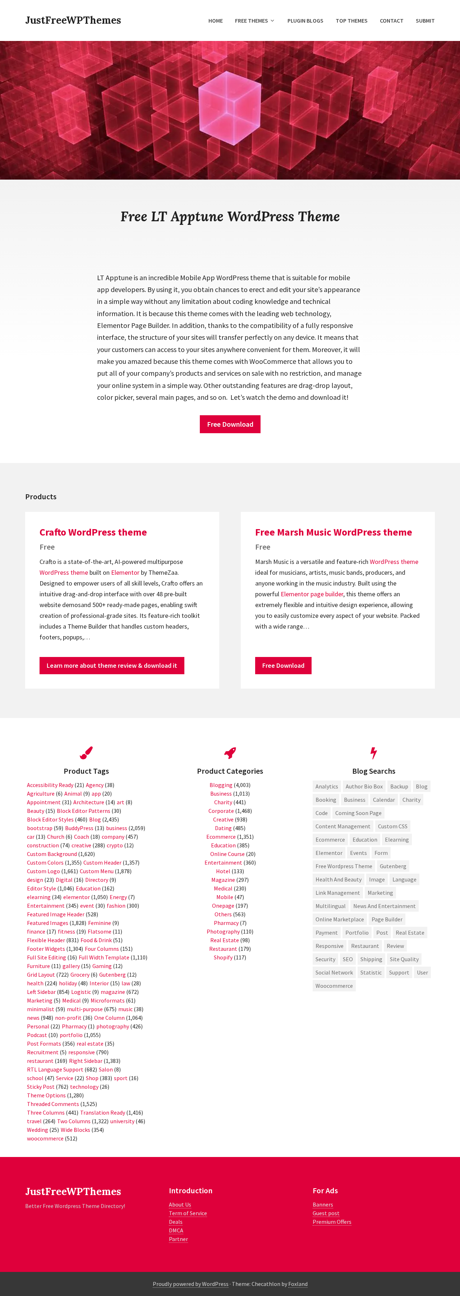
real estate (90, 1043)
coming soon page (358, 812)
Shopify (223, 957)
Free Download (230, 424)
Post (382, 932)
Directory (96, 879)
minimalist (40, 1009)
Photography (223, 931)
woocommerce (45, 1138)
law (125, 983)
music (125, 1009)
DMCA (176, 1230)
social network (334, 972)
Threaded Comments (53, 1103)
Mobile (224, 897)
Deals (176, 1221)
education (365, 839)
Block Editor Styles (50, 819)
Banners (323, 1204)
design (35, 879)
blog (422, 786)
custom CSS (393, 826)
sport (121, 1078)
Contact (392, 20)
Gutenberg (112, 974)
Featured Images (47, 922)
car (30, 836)
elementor (76, 897)
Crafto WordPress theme (93, 532)
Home (215, 20)
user (422, 972)
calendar (384, 799)
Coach (81, 836)
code (322, 812)
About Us (180, 1204)
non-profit (68, 1017)
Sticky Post (41, 1086)
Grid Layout (41, 974)
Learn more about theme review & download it (112, 665)
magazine (113, 991)
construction (43, 845)
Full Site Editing (46, 957)
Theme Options (46, 1095)
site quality (404, 959)
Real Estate (224, 940)
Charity (223, 802)
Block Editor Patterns (83, 810)
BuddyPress (79, 828)
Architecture (88, 802)
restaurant (40, 1060)
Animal (73, 793)
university (122, 1121)
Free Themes (251, 20)
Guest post (326, 1213)
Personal (38, 1026)
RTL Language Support (55, 1069)
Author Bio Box (364, 786)
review (395, 945)
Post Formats (44, 1043)
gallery (71, 965)
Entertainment (46, 905)
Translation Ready (102, 1112)
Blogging (221, 784)
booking (326, 799)
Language (404, 879)
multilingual (331, 905)
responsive (81, 1052)
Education (88, 888)
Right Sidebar (85, 1060)
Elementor (125, 572)
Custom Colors (45, 862)
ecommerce (330, 839)
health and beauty (339, 879)
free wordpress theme (344, 866)
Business (221, 793)
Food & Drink (96, 940)
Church (55, 836)
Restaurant (223, 948)
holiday (68, 983)
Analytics (327, 786)
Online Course (227, 853)
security (325, 959)
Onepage (223, 905)
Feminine (99, 922)
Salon (106, 1069)
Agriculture (41, 793)
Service (64, 1078)
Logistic (81, 991)
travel (34, 1121)
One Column (109, 1017)
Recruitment (43, 1052)
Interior (99, 983)
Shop (92, 1078)
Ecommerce (221, 836)
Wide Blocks (75, 1129)
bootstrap (39, 828)
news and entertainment (384, 905)
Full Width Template (104, 957)
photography (112, 1026)
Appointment (44, 802)
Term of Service (188, 1213)
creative (81, 845)
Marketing (39, 1000)
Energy (118, 897)
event (87, 905)
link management (338, 892)
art (120, 802)
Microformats (108, 1000)
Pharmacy (74, 1026)
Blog (95, 819)
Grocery (79, 974)
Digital (64, 879)
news (33, 1017)
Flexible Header (46, 940)
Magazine (223, 879)
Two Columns (74, 1121)
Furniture (38, 965)
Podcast (37, 1034)
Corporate (221, 810)
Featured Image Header (55, 914)
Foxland (298, 1283)
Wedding (37, 1129)
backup (399, 786)
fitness (66, 931)
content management (343, 826)
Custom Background (52, 853)
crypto (115, 845)
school (35, 1078)
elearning (39, 897)
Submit (425, 20)
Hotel (223, 871)
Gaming (102, 965)
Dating (223, 828)
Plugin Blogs (305, 20)
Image (377, 879)
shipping (371, 959)
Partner (178, 1238)
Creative (223, 819)
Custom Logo (43, 871)
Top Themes (352, 20)
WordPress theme (64, 572)
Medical (71, 1000)
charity (411, 799)
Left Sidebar (41, 991)
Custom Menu (97, 871)
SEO (348, 959)
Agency (95, 784)
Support (399, 972)
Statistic (371, 972)
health (35, 983)
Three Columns (46, 1112)
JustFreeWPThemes (73, 20)
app (96, 793)
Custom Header (102, 862)
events (358, 852)
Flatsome (99, 931)
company (113, 836)
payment (327, 932)
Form (381, 852)
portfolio (71, 1034)
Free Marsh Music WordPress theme (333, 532)
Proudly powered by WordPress (191, 1283)
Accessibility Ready (50, 784)
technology (84, 1086)
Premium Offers (332, 1221)
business (116, 828)
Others (223, 914)
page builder (326, 594)
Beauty (35, 810)
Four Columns (102, 948)
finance (36, 931)
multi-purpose (85, 1009)
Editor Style (41, 888)
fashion (116, 905)
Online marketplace (340, 919)
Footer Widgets (46, 948)
